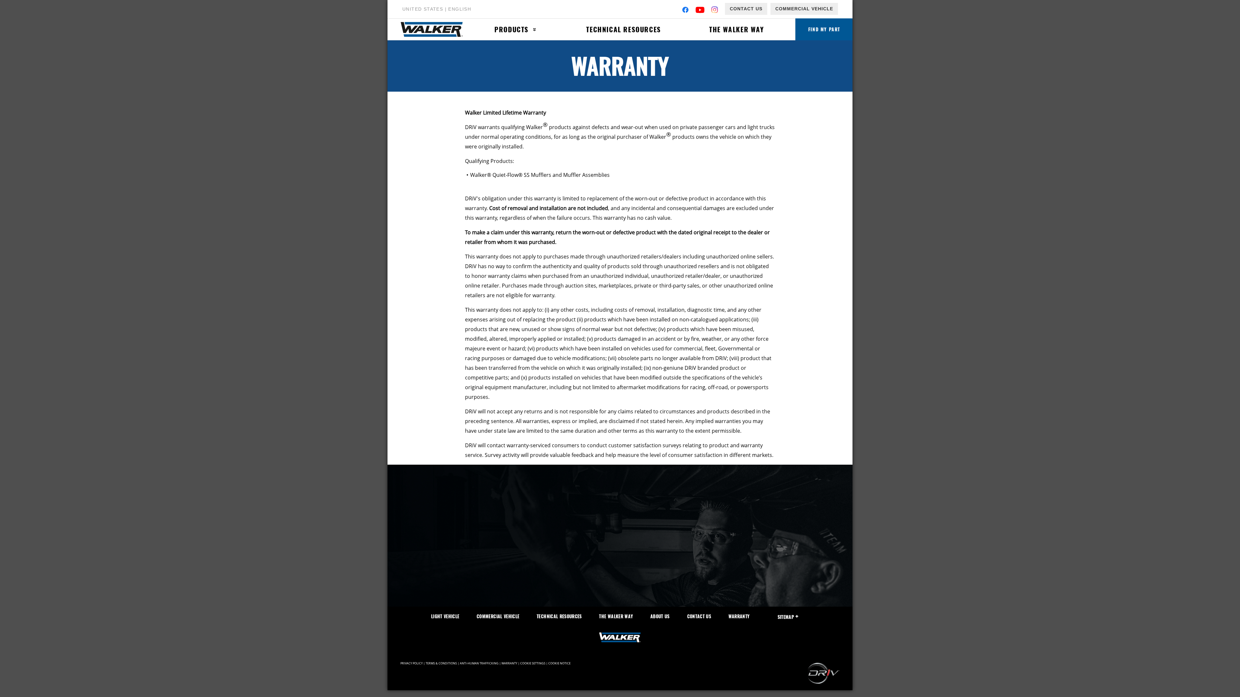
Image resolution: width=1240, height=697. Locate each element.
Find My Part (824, 29)
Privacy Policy (411, 663)
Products (511, 29)
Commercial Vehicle (804, 8)
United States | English (436, 9)
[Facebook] (685, 10)
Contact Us (746, 8)
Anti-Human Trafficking (479, 663)
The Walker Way (736, 29)
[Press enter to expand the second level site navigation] (534, 29)
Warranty (739, 616)
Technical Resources (623, 29)
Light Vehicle (445, 616)
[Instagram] (714, 10)
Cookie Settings (532, 663)
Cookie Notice (559, 663)
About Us (660, 616)
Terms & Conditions (441, 663)
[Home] (435, 29)
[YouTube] (700, 10)
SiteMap (786, 616)
